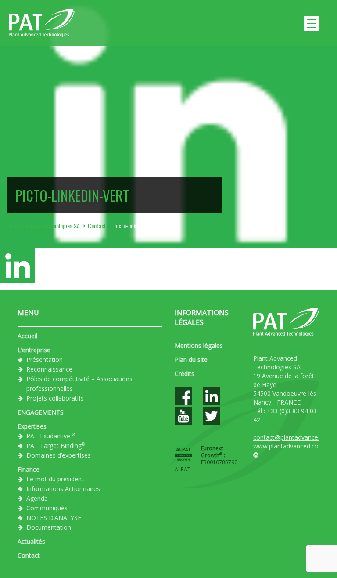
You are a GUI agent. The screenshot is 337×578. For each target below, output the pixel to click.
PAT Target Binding (55, 445)
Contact (29, 555)
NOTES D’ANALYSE (53, 517)
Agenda (37, 498)
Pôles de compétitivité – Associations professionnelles (79, 384)
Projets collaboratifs (55, 398)
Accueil (27, 336)
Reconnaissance (49, 369)
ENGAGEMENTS (41, 412)
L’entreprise (34, 350)
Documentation (48, 527)
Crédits (184, 373)
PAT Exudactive (50, 435)
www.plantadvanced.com (288, 446)
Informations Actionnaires (63, 488)
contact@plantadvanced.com (294, 437)
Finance (28, 469)
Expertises (32, 426)
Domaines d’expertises (58, 455)
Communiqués (47, 508)
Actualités (31, 541)
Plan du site (191, 359)
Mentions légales (199, 345)
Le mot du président (55, 479)
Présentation (44, 359)
